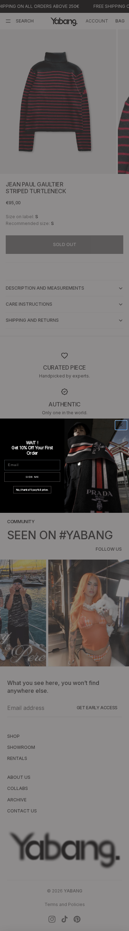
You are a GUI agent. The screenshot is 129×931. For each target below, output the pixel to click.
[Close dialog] (121, 425)
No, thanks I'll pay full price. (32, 489)
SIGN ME (32, 477)
